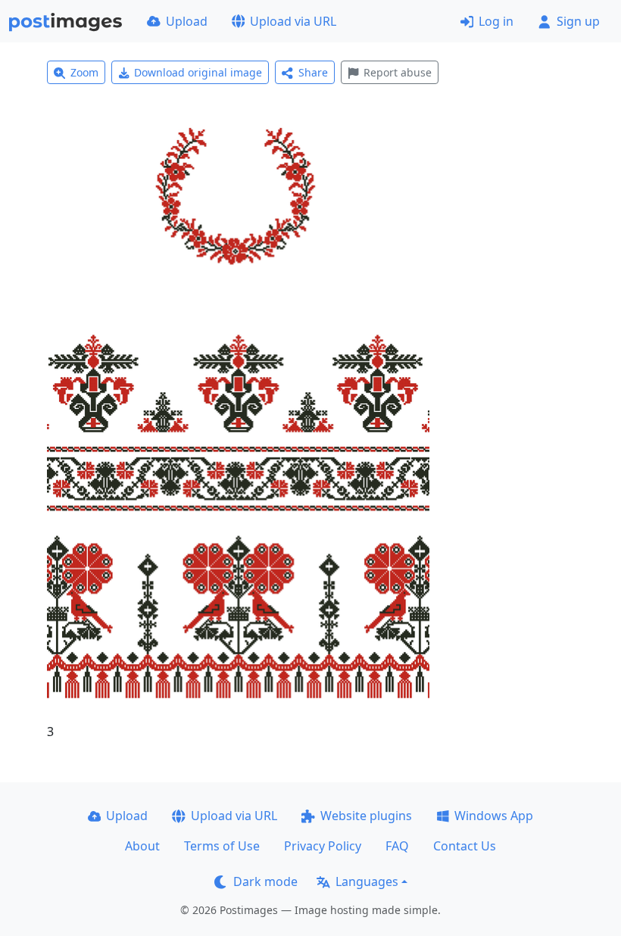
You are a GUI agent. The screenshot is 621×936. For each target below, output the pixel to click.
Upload (187, 21)
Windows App (493, 815)
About (142, 846)
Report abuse (398, 72)
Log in (496, 21)
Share (313, 72)
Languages (366, 881)
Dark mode (265, 881)
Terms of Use (222, 846)
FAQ (397, 846)
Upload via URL (293, 21)
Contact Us (464, 846)
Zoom (84, 72)
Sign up (578, 21)
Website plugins (366, 815)
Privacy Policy (322, 846)
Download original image (198, 72)
